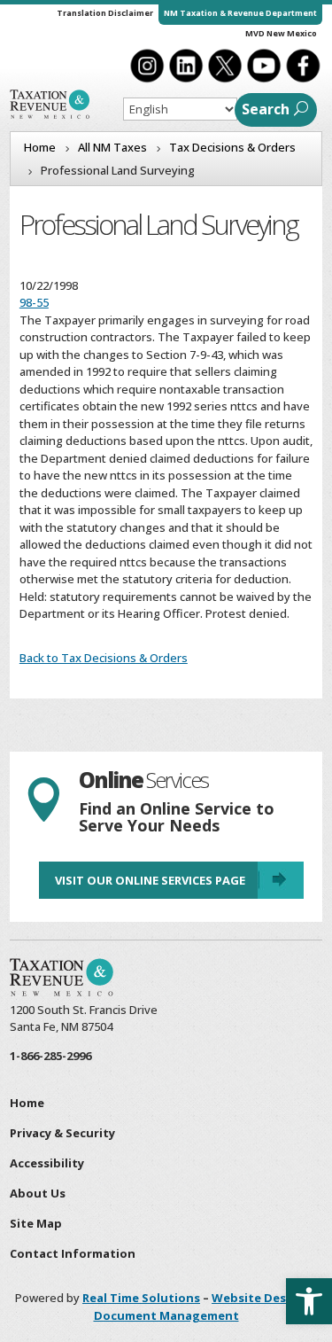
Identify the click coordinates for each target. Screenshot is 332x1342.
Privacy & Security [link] (62, 1133)
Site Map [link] (36, 1223)
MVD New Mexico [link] (281, 33)
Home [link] (27, 1103)
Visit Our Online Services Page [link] (150, 880)
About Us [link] (38, 1193)
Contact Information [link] (72, 1253)
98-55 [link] (34, 302)
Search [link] (266, 109)
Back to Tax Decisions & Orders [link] (103, 658)
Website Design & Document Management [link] (206, 1306)
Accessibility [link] (47, 1163)
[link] (309, 1301)
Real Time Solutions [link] (141, 1298)
